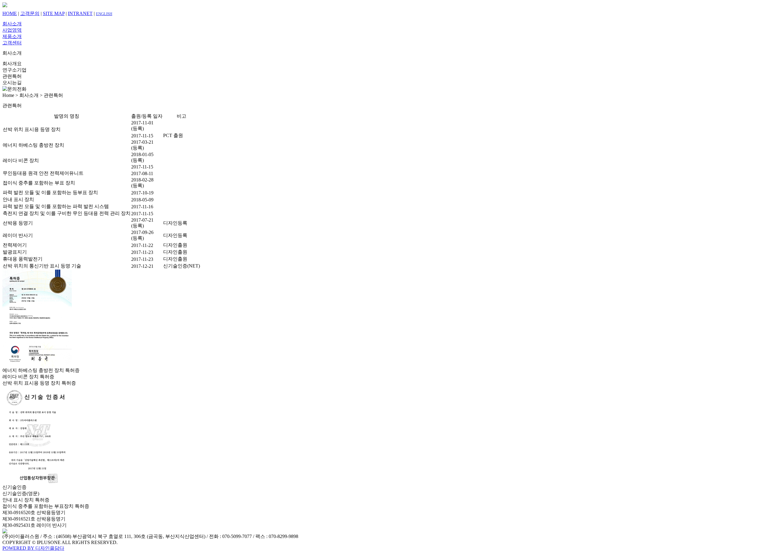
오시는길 (12, 82)
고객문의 (30, 13)
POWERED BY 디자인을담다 (33, 548)
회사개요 (12, 63)
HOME (9, 13)
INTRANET (80, 13)
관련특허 (12, 76)
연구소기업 (14, 69)
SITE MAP (54, 13)
